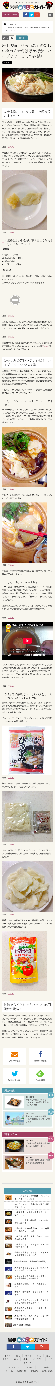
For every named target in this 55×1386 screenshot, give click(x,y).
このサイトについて (14, 1367)
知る (39, 1355)
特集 (25, 1359)
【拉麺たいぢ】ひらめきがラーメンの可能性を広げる (31, 1245)
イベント (27, 1362)
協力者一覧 (21, 1371)
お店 (50, 1359)
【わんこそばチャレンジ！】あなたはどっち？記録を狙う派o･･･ (31, 1301)
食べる (21, 38)
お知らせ (30, 1367)
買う (16, 1359)
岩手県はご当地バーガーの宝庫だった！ (30, 1285)
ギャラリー (38, 1359)
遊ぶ (48, 1355)
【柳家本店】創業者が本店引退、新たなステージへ (31, 1213)
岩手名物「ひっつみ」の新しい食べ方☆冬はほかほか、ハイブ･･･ (31, 1317)
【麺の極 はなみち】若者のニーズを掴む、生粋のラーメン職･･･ (31, 1229)
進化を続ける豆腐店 (23, 1324)
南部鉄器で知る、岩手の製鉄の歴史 (30, 1261)
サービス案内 (43, 1367)
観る (18, 1355)
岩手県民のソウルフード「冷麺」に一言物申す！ (31, 1309)
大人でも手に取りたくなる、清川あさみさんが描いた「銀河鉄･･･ (31, 1269)
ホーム (8, 1355)
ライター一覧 (7, 1371)
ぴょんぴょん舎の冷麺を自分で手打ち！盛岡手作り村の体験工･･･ (30, 1277)
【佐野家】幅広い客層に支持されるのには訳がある (31, 1237)
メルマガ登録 (11, 14)
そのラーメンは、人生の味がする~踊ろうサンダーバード (32, 1205)
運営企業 (34, 1371)
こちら (11, 146)
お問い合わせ (47, 1371)
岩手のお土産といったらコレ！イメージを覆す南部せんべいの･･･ (31, 1253)
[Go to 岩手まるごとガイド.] (5, 24)
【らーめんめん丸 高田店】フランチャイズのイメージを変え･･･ (31, 1197)
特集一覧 (13, 24)
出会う (6, 1359)
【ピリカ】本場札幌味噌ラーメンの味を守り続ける (31, 1221)
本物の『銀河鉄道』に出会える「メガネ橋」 (31, 1293)
